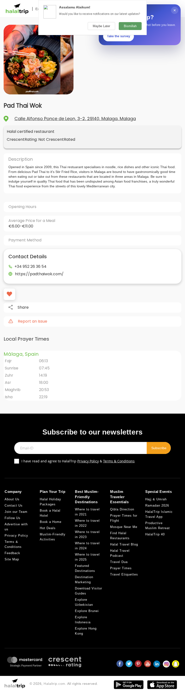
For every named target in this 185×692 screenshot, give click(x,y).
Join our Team (16, 512)
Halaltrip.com (54, 684)
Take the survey (118, 36)
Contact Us (14, 505)
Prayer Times (121, 568)
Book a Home (50, 522)
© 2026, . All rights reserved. (64, 684)
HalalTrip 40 (155, 534)
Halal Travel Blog (124, 544)
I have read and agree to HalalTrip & (78, 461)
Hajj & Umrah (156, 499)
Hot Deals (48, 528)
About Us (12, 499)
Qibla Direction (122, 509)
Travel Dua (119, 562)
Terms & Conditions (119, 461)
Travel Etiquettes (124, 574)
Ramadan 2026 (157, 505)
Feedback (12, 553)
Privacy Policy (88, 461)
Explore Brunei (87, 611)
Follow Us (12, 518)
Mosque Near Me (123, 527)
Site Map (12, 559)
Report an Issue (32, 321)
